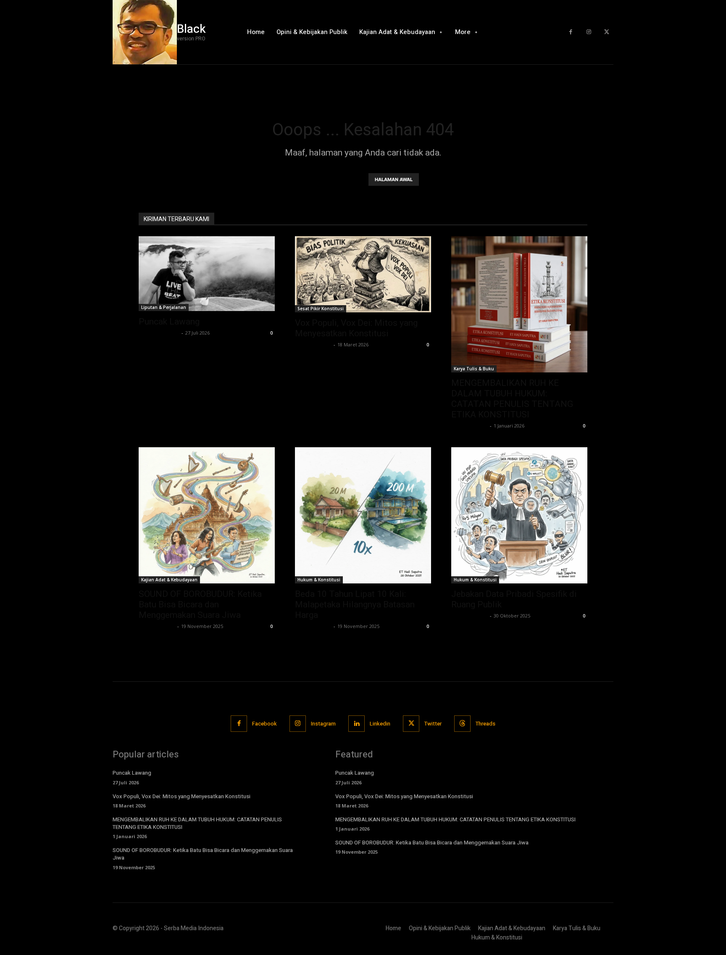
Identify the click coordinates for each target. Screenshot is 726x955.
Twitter (433, 724)
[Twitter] (606, 32)
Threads (485, 724)
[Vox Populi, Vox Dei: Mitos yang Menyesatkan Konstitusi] (363, 274)
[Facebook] (571, 32)
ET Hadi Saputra (159, 333)
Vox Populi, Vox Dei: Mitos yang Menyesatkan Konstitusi (356, 328)
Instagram (323, 724)
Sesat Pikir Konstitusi (320, 308)
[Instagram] (589, 32)
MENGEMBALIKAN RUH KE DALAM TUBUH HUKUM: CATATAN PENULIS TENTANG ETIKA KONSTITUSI (512, 398)
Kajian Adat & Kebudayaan (169, 580)
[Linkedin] (356, 723)
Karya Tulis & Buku (474, 369)
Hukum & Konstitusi (318, 580)
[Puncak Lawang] (207, 273)
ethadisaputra (313, 344)
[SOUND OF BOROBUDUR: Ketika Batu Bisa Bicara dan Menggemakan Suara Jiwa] (207, 515)
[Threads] (462, 723)
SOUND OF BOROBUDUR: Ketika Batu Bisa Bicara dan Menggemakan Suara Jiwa (200, 604)
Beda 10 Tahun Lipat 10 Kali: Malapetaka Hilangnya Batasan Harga (355, 604)
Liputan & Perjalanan (163, 307)
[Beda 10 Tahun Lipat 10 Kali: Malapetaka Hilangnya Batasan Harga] (363, 515)
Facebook (264, 724)
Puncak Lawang (169, 322)
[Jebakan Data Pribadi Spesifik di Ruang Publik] (519, 515)
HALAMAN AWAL (394, 179)
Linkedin (380, 724)
